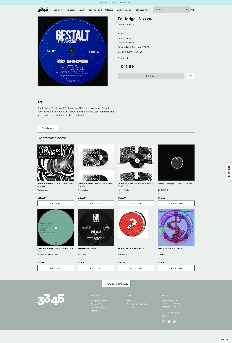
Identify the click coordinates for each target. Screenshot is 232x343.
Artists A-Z (96, 310)
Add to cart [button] (56, 203)
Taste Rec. (162, 255)
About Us (131, 301)
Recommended (52, 137)
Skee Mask (82, 255)
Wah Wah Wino (123, 255)
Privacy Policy (97, 304)
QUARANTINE (163, 190)
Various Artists (42, 190)
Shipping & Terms (99, 301)
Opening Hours (169, 306)
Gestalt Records (126, 24)
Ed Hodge (126, 18)
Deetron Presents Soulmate (48, 255)
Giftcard (131, 307)
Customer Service (99, 307)
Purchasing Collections (138, 304)
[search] (172, 9)
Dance (128, 38)
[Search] (188, 9)
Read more (48, 128)
